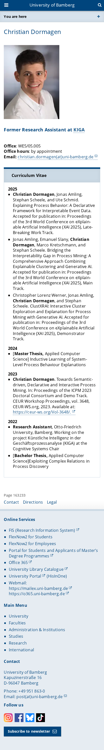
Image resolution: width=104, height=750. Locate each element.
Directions (33, 502)
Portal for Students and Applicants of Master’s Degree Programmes (53, 553)
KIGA (79, 130)
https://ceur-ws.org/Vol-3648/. (42, 412)
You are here (15, 16)
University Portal (25, 576)
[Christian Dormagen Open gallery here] (31, 82)
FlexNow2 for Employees (32, 543)
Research (18, 643)
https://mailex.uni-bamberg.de (38, 588)
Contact (11, 502)
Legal (52, 502)
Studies (16, 636)
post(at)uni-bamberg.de (39, 696)
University (18, 616)
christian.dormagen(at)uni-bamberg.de (55, 157)
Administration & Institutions (37, 629)
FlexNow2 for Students (31, 537)
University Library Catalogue (36, 569)
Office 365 (18, 562)
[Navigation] (7, 5)
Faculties (17, 623)
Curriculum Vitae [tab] (29, 175)
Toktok (40, 717)
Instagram (8, 717)
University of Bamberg (52, 5)
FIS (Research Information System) (42, 530)
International (21, 650)
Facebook (19, 717)
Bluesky (29, 717)
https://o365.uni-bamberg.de (37, 593)
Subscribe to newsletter (29, 731)
